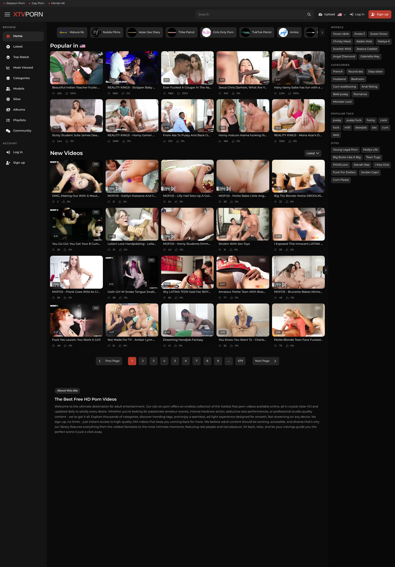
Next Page (262, 361)
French (338, 71)
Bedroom (357, 79)
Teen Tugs (373, 157)
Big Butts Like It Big (347, 157)
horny (371, 120)
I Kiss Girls (382, 165)
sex (374, 127)
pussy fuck (354, 120)
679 (240, 361)
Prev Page (112, 361)
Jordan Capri (370, 172)
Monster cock (342, 102)
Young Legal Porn (345, 150)
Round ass (355, 71)
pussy (337, 120)
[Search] (309, 14)
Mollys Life (370, 150)
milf (347, 127)
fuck (336, 127)
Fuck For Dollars (344, 172)
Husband (339, 79)
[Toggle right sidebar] (325, 270)
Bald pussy (340, 94)
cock (383, 120)
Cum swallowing (344, 86)
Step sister (375, 71)
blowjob (361, 127)
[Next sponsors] (322, 32)
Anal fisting (369, 86)
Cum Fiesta (341, 180)
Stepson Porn (15, 3)
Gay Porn (38, 3)
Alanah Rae (361, 165)
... (229, 361)
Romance (360, 94)
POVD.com (340, 165)
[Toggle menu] (7, 14)
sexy (336, 135)
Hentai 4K (58, 3)
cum (385, 127)
